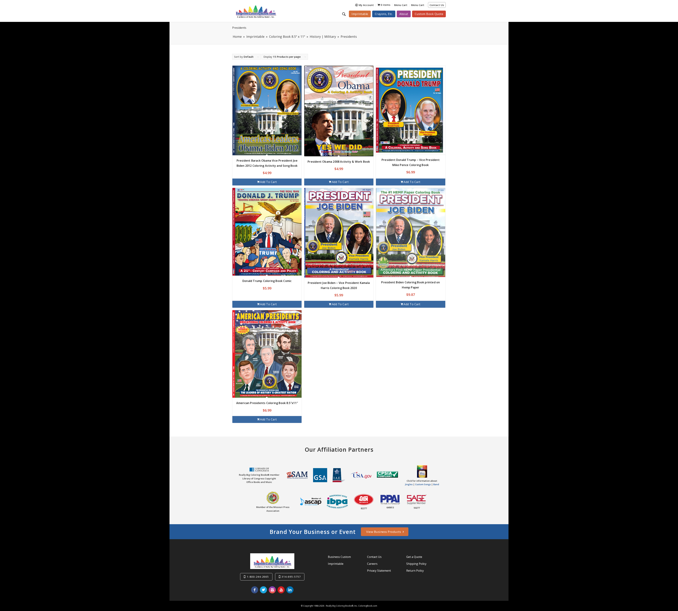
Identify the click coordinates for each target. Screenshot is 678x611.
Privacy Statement (379, 571)
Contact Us (437, 5)
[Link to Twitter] (263, 589)
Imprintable (335, 564)
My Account (366, 5)
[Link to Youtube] (281, 589)
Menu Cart (400, 5)
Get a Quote (414, 557)
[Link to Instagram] (272, 589)
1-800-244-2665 (258, 576)
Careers (372, 564)
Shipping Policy (416, 564)
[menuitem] (364, 5)
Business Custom (339, 557)
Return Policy (415, 571)
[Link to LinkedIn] (289, 589)
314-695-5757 (291, 576)
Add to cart (268, 182)
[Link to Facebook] (254, 589)
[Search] (344, 14)
